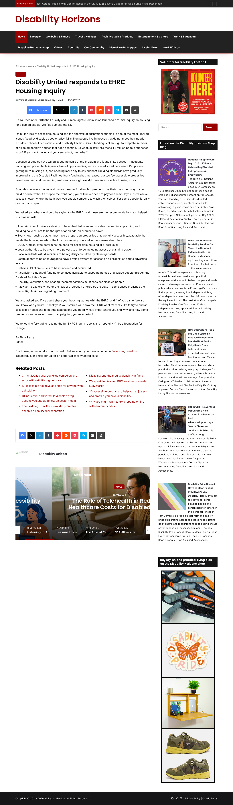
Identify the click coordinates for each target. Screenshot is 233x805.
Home (21, 66)
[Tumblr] (82, 110)
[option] (119, 503)
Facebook (118, 351)
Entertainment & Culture (153, 36)
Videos (58, 47)
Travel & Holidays (85, 36)
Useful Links (150, 47)
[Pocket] (108, 110)
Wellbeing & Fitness (58, 36)
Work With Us (171, 47)
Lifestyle (35, 36)
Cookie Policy (210, 798)
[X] (31, 435)
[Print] (135, 110)
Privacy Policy (192, 798)
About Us (73, 47)
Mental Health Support (123, 47)
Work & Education (184, 36)
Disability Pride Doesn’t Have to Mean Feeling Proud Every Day (201, 488)
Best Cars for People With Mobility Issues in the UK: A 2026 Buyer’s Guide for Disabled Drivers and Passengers (99, 3)
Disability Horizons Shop (33, 47)
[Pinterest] (91, 110)
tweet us (131, 351)
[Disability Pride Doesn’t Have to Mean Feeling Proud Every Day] (172, 509)
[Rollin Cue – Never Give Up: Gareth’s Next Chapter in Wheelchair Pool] (172, 432)
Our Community (94, 47)
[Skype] (117, 110)
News (21, 36)
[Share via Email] (126, 110)
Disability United (54, 100)
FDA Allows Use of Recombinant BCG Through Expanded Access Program (119, 504)
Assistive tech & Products (117, 36)
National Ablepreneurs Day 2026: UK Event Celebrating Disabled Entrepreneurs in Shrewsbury (201, 167)
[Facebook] (22, 435)
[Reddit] (100, 110)
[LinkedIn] (74, 110)
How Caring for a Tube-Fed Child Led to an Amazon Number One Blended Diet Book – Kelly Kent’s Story (201, 337)
